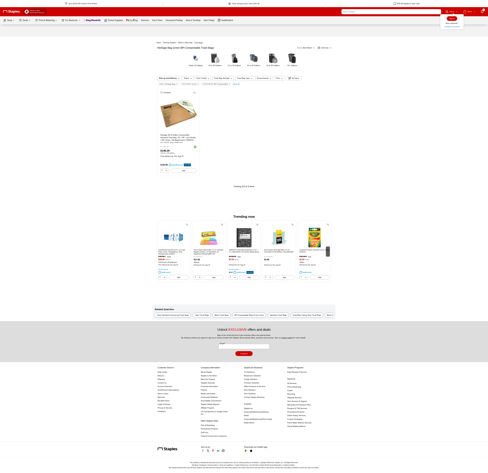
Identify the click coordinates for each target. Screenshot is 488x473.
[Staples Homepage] (11, 11)
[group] (173, 251)
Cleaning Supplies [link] (169, 43)
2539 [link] (239, 256)
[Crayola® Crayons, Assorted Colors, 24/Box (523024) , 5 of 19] (314, 238)
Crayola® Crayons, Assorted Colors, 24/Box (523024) (314, 251)
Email (222, 343)
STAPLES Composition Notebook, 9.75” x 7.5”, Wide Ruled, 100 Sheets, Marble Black (244, 251)
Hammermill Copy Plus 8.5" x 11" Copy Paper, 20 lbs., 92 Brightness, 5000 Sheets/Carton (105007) (171, 252)
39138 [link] (169, 256)
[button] (438, 11)
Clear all (236, 84)
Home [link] (159, 43)
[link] (81, 3)
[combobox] (391, 11)
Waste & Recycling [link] (185, 43)
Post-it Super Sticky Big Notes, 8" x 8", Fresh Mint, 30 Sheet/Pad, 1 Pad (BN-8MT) (279, 251)
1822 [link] (309, 256)
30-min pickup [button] (163, 269)
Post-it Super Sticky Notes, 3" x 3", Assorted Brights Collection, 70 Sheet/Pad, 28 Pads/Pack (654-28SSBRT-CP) (208, 252)
